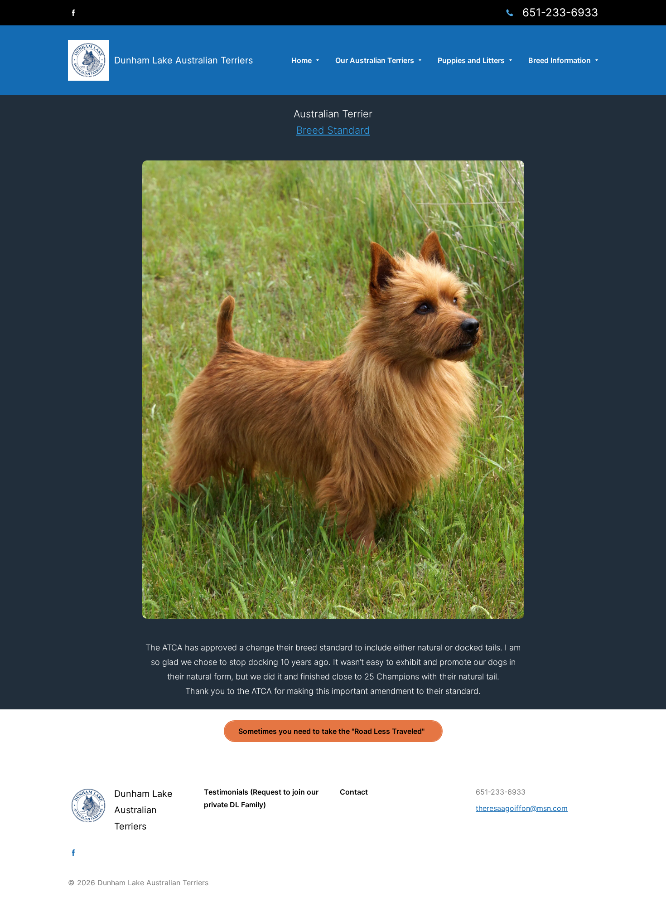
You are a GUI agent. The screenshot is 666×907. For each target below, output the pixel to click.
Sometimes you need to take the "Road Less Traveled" (333, 731)
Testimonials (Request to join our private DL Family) (261, 798)
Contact (354, 791)
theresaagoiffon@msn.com (522, 808)
